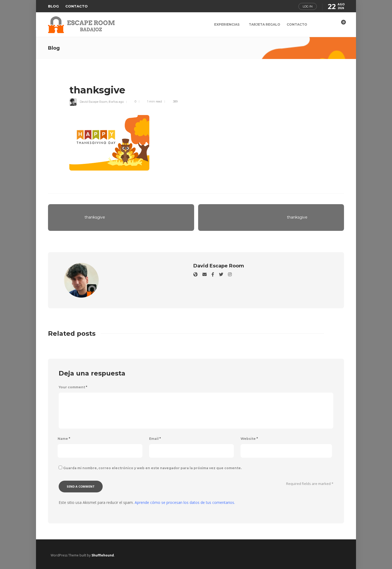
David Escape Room (93, 101)
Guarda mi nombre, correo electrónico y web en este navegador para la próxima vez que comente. (152, 468)
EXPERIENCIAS (226, 24)
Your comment (73, 387)
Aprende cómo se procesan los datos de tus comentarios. (185, 502)
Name (64, 439)
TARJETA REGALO (264, 24)
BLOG (53, 6)
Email (155, 439)
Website (249, 439)
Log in (308, 6)
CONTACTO (76, 6)
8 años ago (116, 101)
